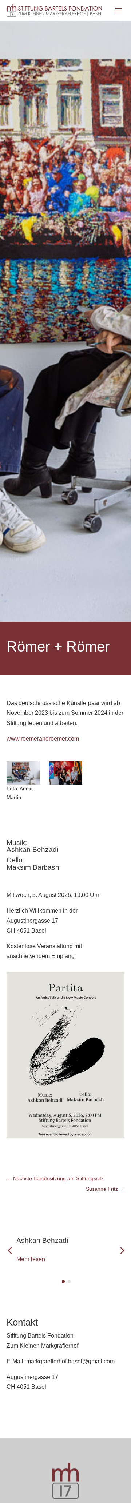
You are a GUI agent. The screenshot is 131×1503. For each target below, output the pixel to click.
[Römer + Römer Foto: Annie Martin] (23, 773)
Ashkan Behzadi (42, 1240)
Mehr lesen (30, 1259)
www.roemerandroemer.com (43, 739)
